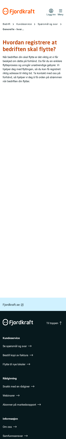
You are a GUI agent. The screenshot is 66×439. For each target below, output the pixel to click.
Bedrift (6, 24)
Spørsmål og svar (48, 24)
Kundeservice (24, 24)
